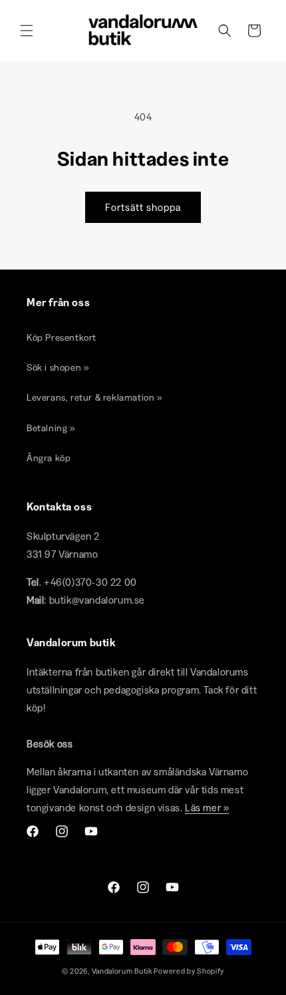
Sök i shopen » (58, 367)
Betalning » (51, 428)
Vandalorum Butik (122, 971)
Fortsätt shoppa (143, 207)
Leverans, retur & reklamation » (95, 397)
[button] (26, 30)
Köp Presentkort (61, 337)
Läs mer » (207, 807)
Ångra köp (49, 458)
